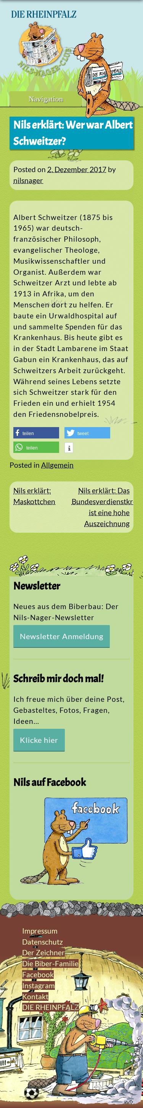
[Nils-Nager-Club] (44, 74)
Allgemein (57, 465)
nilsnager (28, 180)
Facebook (38, 974)
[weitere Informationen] (69, 448)
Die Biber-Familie (50, 963)
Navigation (46, 99)
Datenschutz (42, 941)
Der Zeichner (43, 952)
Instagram (38, 985)
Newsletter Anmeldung (61, 636)
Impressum (40, 930)
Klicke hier (39, 739)
